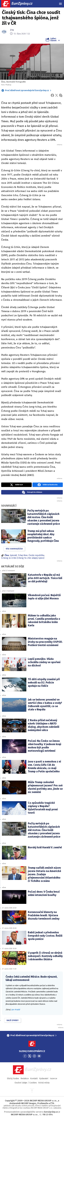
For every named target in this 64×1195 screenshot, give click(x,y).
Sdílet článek (53, 39)
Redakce (25, 1078)
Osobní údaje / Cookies (26, 1082)
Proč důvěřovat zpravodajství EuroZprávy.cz (27, 90)
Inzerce (53, 1078)
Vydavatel (43, 1078)
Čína (7, 555)
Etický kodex (13, 1078)
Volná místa (43, 1082)
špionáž (13, 555)
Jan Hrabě (15, 1009)
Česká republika (36, 555)
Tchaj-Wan (23, 555)
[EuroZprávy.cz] (19, 3)
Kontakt (34, 1078)
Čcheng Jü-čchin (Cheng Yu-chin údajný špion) (22, 558)
